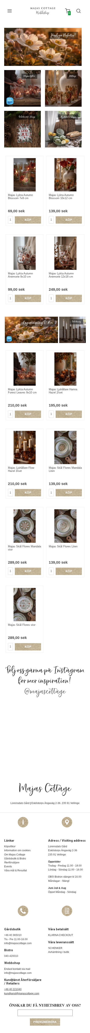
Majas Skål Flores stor (21, 624)
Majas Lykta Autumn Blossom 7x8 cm (20, 196)
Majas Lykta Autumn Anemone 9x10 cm (20, 275)
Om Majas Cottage (14, 854)
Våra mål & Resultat (15, 870)
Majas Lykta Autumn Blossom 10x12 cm (61, 196)
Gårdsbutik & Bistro (15, 858)
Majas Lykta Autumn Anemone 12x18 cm (61, 275)
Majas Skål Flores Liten (63, 546)
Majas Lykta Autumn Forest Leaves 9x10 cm (22, 391)
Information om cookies (17, 850)
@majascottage (45, 691)
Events (8, 866)
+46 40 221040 (13, 989)
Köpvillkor (9, 846)
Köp (28, 219)
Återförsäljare (11, 862)
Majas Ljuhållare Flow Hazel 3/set (21, 469)
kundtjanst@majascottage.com (21, 993)
